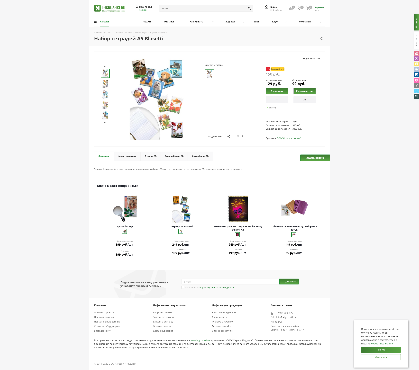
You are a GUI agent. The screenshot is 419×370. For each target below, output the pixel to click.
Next (105, 123)
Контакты (276, 321)
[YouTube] (416, 53)
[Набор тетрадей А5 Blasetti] (157, 98)
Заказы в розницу (163, 321)
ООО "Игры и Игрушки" (289, 138)
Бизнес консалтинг (222, 330)
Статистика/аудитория (107, 326)
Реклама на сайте (222, 326)
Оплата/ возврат (162, 326)
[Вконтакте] (416, 69)
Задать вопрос (315, 157)
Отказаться (381, 357)
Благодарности (102, 330)
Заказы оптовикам (163, 317)
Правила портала (104, 317)
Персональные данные (107, 321)
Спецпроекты (219, 317)
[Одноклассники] (416, 64)
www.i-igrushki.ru (200, 340)
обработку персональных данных (217, 287)
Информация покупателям (169, 305)
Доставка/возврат (163, 330)
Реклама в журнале (223, 321)
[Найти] (249, 8)
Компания (100, 305)
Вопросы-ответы (162, 312)
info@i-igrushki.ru (286, 317)
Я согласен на (209, 287)
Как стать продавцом (224, 312)
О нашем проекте (104, 312)
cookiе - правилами (382, 343)
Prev (105, 66)
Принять (381, 349)
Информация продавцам (227, 305)
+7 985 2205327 (284, 312)
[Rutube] (416, 58)
